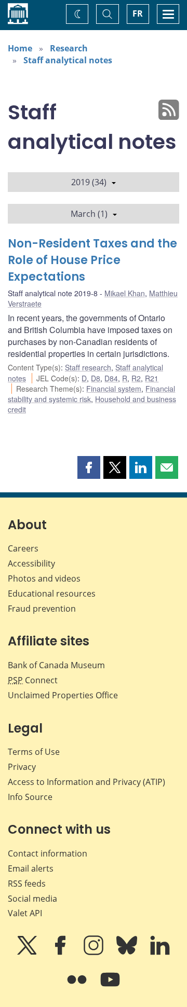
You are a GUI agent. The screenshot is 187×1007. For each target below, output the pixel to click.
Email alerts (31, 868)
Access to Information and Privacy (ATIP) (86, 782)
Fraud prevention (42, 608)
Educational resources (52, 593)
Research (69, 48)
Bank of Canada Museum (56, 665)
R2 (136, 378)
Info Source (30, 797)
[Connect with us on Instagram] (94, 952)
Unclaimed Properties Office (63, 695)
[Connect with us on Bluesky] (127, 952)
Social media (32, 898)
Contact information (47, 853)
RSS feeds (27, 883)
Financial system (113, 388)
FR (137, 13)
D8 (95, 378)
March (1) (89, 213)
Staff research (88, 367)
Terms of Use (34, 751)
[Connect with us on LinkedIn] (160, 952)
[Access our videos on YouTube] (110, 986)
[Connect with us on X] (28, 952)
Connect (33, 680)
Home (20, 48)
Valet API (25, 913)
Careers (23, 548)
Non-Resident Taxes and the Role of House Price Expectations (92, 260)
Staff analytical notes (67, 60)
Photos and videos (44, 578)
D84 (111, 378)
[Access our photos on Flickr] (78, 986)
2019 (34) (88, 182)
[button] (88, 467)
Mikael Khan (124, 293)
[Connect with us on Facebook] (61, 952)
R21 (151, 378)
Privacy (22, 767)
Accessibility (31, 563)
